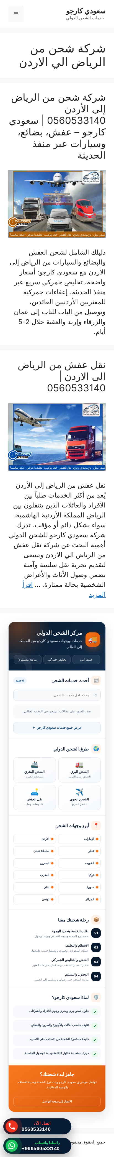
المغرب (44, 875)
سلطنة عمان (41, 851)
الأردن (45, 839)
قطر (91, 851)
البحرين (44, 863)
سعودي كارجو (86, 11)
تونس (45, 899)
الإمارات (89, 839)
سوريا (90, 887)
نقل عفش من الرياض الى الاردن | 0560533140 (62, 376)
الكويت (89, 863)
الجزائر (90, 899)
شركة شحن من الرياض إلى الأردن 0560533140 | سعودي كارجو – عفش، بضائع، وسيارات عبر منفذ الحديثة (57, 126)
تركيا (91, 875)
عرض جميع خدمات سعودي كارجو (57, 728)
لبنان (46, 887)
